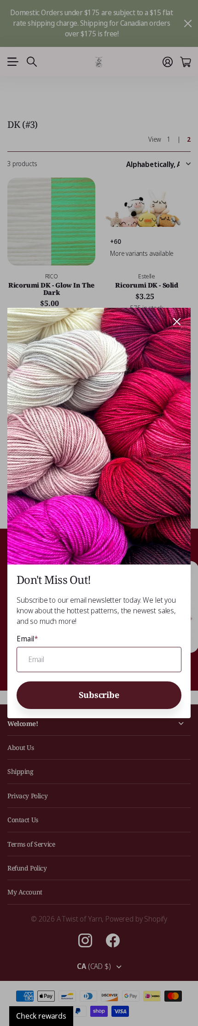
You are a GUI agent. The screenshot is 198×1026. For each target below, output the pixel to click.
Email (27, 639)
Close (177, 321)
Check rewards (41, 1016)
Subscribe (99, 694)
